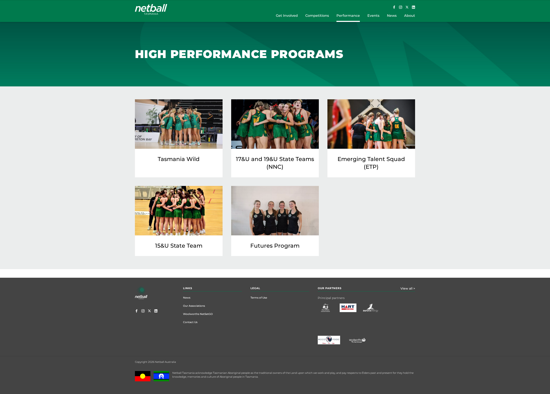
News (186, 297)
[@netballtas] (400, 7)
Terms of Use (259, 297)
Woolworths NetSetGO (198, 314)
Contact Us (190, 322)
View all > (407, 288)
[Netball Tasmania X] (407, 7)
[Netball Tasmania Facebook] (394, 7)
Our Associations (194, 305)
